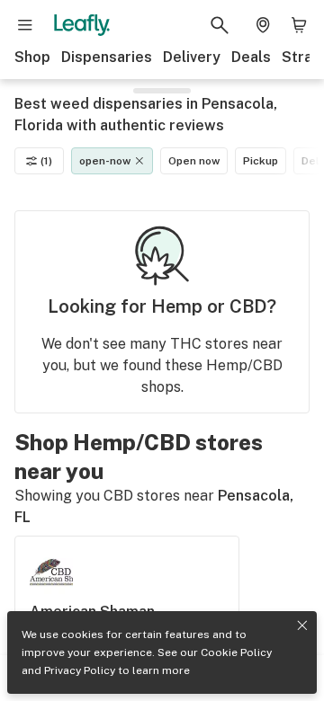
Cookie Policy (236, 652)
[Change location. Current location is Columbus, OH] (263, 25)
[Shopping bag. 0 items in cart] (299, 25)
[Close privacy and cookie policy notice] (302, 625)
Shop (32, 57)
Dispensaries (106, 57)
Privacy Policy (79, 670)
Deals (251, 57)
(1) (46, 161)
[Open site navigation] (25, 25)
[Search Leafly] (219, 25)
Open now (194, 161)
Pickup (260, 161)
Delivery (191, 57)
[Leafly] (81, 25)
